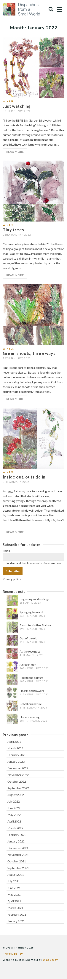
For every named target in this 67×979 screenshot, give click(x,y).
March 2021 (15, 908)
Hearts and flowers (32, 690)
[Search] (51, 9)
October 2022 (16, 781)
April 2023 (14, 741)
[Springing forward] (12, 614)
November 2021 (18, 854)
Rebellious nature (31, 704)
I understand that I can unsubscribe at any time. (33, 563)
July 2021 (13, 881)
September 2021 (18, 868)
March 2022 (15, 828)
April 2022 (14, 821)
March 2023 (15, 748)
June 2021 (13, 888)
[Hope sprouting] (12, 719)
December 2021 (17, 848)
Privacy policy (12, 579)
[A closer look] (12, 666)
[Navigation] (59, 9)
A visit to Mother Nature (35, 625)
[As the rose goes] (12, 653)
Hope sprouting (30, 717)
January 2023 (16, 761)
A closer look (28, 664)
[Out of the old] (12, 640)
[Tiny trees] (33, 190)
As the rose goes (30, 651)
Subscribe (13, 571)
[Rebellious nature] (12, 705)
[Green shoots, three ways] (33, 314)
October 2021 (16, 861)
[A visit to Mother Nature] (12, 627)
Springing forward (31, 612)
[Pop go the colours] (12, 679)
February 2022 (16, 834)
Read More (15, 151)
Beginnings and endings (34, 599)
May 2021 (14, 894)
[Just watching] (33, 67)
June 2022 (13, 808)
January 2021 (16, 921)
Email (6, 550)
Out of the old (28, 638)
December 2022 (17, 768)
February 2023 (16, 755)
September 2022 (18, 788)
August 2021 (15, 874)
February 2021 (16, 914)
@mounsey (50, 959)
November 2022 (18, 775)
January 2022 (16, 841)
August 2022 (15, 794)
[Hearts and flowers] (12, 692)
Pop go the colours (31, 677)
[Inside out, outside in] (33, 438)
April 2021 (14, 901)
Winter (8, 101)
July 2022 (13, 801)
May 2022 (14, 814)
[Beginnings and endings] (12, 601)
